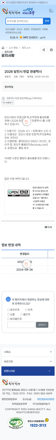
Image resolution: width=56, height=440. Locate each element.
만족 (30, 309)
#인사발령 (10, 29)
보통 (12, 314)
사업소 (7, 352)
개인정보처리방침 (45, 399)
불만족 (26, 314)
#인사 (19, 29)
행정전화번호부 (9, 399)
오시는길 (27, 399)
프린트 (51, 50)
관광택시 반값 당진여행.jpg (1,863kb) (24, 98)
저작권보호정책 (19, 404)
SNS (43, 50)
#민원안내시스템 (13, 33)
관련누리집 (9, 371)
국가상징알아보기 (41, 404)
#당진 (26, 29)
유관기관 (8, 361)
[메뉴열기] (51, 10)
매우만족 (14, 309)
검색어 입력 (1, 2)
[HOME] (3, 47)
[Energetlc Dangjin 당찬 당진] (10, 11)
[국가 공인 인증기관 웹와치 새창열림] (16, 423)
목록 (49, 227)
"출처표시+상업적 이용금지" (40, 201)
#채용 (45, 29)
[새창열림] (7, 102)
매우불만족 (15, 319)
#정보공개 (36, 29)
